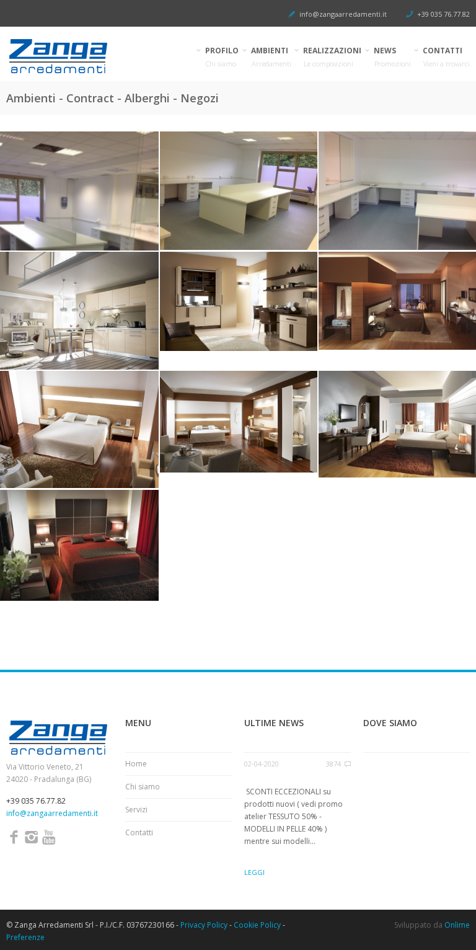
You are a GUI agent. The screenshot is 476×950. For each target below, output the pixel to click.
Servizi (136, 809)
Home (136, 763)
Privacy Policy (203, 925)
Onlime (457, 925)
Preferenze (25, 937)
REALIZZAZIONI (332, 56)
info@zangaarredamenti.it (343, 14)
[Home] (79, 56)
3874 (333, 763)
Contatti (139, 832)
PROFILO (222, 56)
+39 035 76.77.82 (443, 14)
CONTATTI (446, 56)
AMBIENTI (271, 56)
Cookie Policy (257, 925)
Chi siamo (142, 786)
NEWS (392, 56)
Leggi (254, 872)
